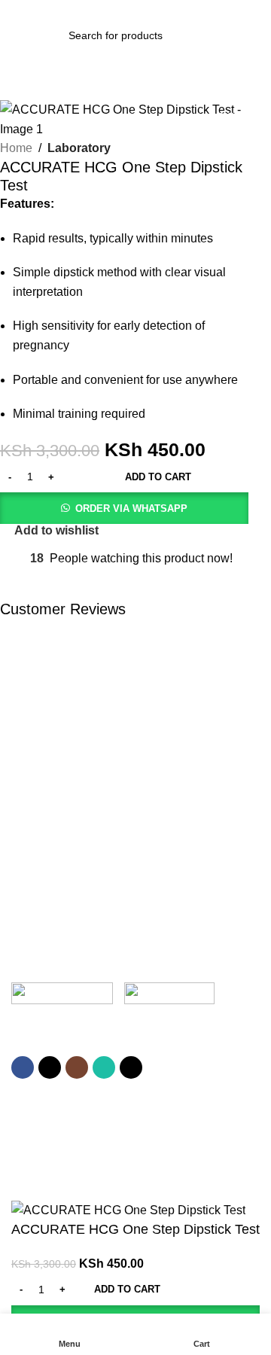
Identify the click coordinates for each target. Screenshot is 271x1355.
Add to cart (158, 477)
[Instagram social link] (76, 1067)
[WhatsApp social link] (104, 1067)
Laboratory (79, 148)
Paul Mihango (191, 1137)
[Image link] (62, 996)
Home (16, 148)
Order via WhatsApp (131, 508)
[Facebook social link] (22, 1067)
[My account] (253, 35)
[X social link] (49, 1067)
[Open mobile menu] (17, 35)
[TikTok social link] (131, 1067)
